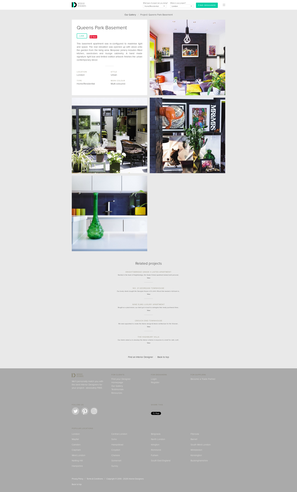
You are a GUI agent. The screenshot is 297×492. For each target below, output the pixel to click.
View (148, 278)
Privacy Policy (77, 479)
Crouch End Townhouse (148, 321)
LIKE (82, 36)
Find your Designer (121, 379)
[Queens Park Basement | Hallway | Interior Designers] (187, 135)
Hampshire (77, 466)
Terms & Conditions (95, 479)
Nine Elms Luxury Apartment (148, 304)
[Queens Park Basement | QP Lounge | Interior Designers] (187, 57)
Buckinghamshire (199, 460)
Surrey (114, 466)
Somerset (116, 460)
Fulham (154, 455)
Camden (76, 444)
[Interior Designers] (75, 8)
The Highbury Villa (148, 337)
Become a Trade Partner (203, 379)
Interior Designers (136, 479)
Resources (116, 393)
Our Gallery (130, 14)
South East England (160, 460)
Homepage (117, 382)
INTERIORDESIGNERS (82, 4)
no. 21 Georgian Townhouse (148, 288)
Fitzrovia (195, 434)
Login (154, 379)
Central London (119, 434)
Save (95, 37)
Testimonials (117, 389)
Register (155, 382)
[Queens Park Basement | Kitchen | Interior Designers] (109, 213)
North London (158, 439)
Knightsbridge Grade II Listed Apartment (148, 272)
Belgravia (155, 434)
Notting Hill (77, 460)
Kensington (196, 455)
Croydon (115, 450)
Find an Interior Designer (140, 357)
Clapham (76, 450)
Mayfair (75, 439)
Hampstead (117, 444)
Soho (114, 439)
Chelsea (115, 455)
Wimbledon (196, 450)
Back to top (163, 357)
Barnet (194, 439)
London (76, 434)
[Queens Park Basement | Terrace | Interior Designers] (109, 135)
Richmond (156, 450)
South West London (201, 444)
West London (78, 455)
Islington (155, 444)
